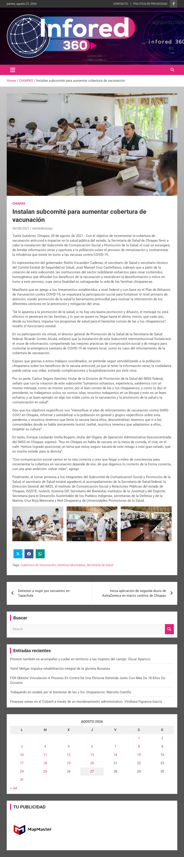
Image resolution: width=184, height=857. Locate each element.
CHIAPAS (18, 203)
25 (45, 771)
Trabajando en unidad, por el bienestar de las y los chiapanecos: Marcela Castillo (70, 692)
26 (68, 771)
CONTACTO (120, 3)
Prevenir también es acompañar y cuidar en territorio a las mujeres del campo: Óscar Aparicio (80, 659)
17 (22, 763)
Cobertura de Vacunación (38, 565)
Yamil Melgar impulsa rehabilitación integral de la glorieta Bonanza (60, 669)
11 (45, 755)
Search (169, 629)
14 (115, 755)
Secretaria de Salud (100, 565)
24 (22, 771)
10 (22, 755)
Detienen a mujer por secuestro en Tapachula (44, 593)
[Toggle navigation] (13, 70)
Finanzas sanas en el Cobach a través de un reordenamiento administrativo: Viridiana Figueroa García (86, 702)
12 (68, 755)
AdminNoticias (42, 228)
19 (68, 763)
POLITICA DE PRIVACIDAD (150, 3)
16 (162, 755)
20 (92, 763)
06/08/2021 (20, 228)
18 (45, 763)
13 (92, 755)
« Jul (13, 788)
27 (92, 771)
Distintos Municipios (71, 565)
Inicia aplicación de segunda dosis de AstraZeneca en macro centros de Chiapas (134, 593)
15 (139, 755)
